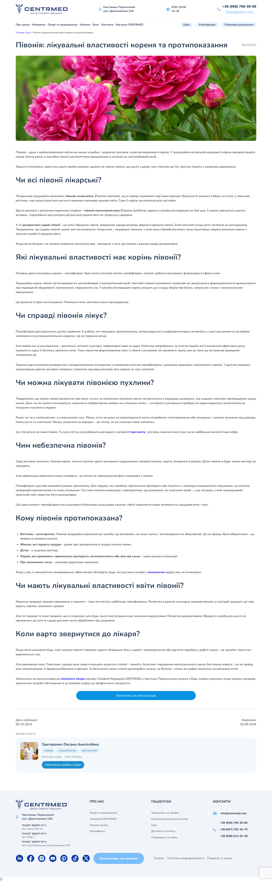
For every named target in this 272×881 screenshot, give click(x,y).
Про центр (23, 24)
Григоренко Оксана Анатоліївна (70, 744)
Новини (85, 24)
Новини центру (99, 825)
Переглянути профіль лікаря (63, 764)
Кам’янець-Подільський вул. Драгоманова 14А (119, 9)
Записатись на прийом (165, 813)
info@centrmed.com (233, 813)
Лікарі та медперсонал (63, 24)
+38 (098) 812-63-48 (234, 836)
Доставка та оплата (163, 831)
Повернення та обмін (164, 837)
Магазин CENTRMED (129, 24)
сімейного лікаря (73, 679)
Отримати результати (239, 24)
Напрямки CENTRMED (103, 819)
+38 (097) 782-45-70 (234, 829)
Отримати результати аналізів (169, 819)
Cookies (159, 858)
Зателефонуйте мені (239, 12)
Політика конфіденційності (185, 858)
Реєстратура (207, 24)
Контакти (107, 24)
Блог (96, 24)
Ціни (186, 24)
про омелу (137, 432)
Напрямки (38, 24)
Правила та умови (219, 858)
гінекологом (156, 572)
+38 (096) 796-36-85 (239, 6)
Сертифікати (97, 831)
